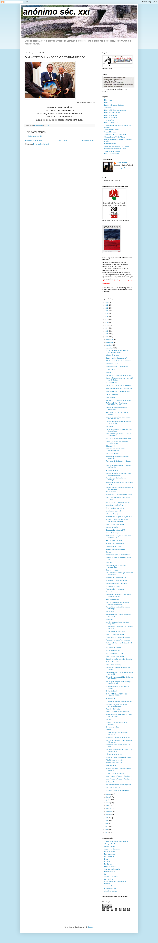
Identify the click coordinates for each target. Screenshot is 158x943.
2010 (107, 818)
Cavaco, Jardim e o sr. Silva (115, 549)
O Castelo (107, 861)
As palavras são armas (112, 849)
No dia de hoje (111, 492)
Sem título (109, 562)
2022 (107, 305)
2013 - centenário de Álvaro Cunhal (116, 841)
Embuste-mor (110, 698)
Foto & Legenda (109, 854)
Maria (106, 859)
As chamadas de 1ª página (115, 589)
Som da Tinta (108, 879)
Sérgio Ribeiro (122, 163)
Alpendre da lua (109, 846)
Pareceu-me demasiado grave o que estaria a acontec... (118, 595)
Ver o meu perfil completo (122, 168)
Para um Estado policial (114, 540)
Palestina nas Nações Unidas (116, 577)
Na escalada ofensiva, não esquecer (118, 785)
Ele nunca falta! (111, 383)
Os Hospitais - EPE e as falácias (117, 662)
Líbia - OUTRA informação (115, 524)
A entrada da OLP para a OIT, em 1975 (119, 517)
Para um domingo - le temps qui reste (118, 438)
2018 (107, 317)
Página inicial (62, 140)
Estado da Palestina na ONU (115, 530)
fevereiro (109, 811)
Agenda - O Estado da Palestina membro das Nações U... (117, 520)
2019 (107, 314)
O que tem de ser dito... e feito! (116, 631)
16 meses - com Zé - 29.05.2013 (115, 134)
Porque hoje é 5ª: (112, 364)
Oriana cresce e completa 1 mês (115, 149)
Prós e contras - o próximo (115, 508)
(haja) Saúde (110, 369)
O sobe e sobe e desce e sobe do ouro (119, 701)
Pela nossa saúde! (112, 599)
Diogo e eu (108, 100)
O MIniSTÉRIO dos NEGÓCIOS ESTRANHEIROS (116, 695)
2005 (107, 832)
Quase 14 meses (110, 132)
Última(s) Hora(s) (112, 514)
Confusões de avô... (111, 144)
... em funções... (109, 120)
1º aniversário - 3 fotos (111, 129)
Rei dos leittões (109, 872)
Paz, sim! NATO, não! (113, 709)
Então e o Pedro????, (111, 154)
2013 (107, 331)
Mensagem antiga (88, 140)
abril (108, 806)
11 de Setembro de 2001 (114, 650)
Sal (105, 874)
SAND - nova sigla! (112, 394)
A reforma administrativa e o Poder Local (119, 388)
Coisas (108, 552)
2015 (107, 325)
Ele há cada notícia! (112, 727)
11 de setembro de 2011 (114, 647)
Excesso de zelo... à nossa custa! (117, 367)
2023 (107, 302)
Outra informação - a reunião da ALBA (119, 659)
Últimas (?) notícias (112, 355)
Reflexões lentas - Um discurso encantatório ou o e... (116, 404)
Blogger (90, 927)
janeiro (108, 814)
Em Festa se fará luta (113, 788)
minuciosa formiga (110, 891)
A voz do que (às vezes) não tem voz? (118, 502)
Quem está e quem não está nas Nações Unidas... (117, 442)
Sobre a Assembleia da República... (118, 712)
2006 (107, 829)
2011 (107, 337)
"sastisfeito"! (108, 108)
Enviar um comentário (35, 136)
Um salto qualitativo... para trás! (116, 583)
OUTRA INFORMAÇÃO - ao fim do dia (118, 361)
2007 (107, 827)
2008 (107, 824)
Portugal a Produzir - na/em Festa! (117, 790)
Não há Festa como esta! (114, 754)
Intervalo (109, 372)
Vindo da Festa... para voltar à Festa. (118, 757)
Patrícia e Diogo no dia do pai (114, 105)
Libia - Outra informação (114, 665)
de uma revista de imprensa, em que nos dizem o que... (118, 418)
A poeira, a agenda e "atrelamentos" (118, 640)
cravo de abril (108, 886)
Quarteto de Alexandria (112, 869)
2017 (107, 319)
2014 (107, 328)
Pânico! (108, 730)
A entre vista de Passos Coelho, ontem (119, 495)
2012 (107, 334)
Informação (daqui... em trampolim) (117, 391)
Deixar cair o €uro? (112, 453)
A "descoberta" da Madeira (115, 543)
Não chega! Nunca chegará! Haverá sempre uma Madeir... (118, 351)
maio (108, 803)
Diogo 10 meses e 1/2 (111, 123)
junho (108, 800)
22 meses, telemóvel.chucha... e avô (116, 146)
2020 (107, 311)
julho (108, 797)
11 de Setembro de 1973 (114, 653)
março (108, 808)
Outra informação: (112, 527)
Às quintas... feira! (112, 592)
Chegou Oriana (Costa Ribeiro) (114, 137)
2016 (107, 322)
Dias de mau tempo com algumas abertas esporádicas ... (117, 603)
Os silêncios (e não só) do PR (116, 505)
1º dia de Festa (111, 766)
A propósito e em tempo (114, 546)
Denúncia (109, 426)
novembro (110, 342)
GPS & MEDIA (109, 856)
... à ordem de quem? (113, 586)
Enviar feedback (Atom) (41, 144)
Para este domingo (112, 533)
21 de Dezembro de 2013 (112, 151)
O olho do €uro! (111, 691)
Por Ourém (108, 864)
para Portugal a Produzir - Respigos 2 (118, 776)
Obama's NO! (110, 446)
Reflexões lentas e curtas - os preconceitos (116, 566)
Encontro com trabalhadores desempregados (115, 449)
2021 (107, 308)
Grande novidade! (112, 570)
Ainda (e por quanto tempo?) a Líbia (118, 737)
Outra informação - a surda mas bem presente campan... (118, 474)
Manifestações (111, 397)
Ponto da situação (112, 470)
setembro (109, 348)
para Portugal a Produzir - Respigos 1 (118, 779)
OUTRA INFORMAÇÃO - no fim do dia (118, 375)
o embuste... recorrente (114, 511)
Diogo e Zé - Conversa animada (115, 110)
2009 (107, 821)
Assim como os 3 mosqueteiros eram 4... (119, 637)
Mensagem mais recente (33, 140)
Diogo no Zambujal (110, 118)
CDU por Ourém (109, 851)
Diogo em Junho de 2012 (112, 112)
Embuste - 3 (110, 782)
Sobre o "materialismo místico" (116, 358)
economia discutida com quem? (117, 580)
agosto (108, 794)
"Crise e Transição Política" (115, 773)
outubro (109, 345)
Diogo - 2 (107, 103)
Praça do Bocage (110, 866)
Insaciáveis (110, 612)
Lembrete (109, 619)
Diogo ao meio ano (110, 115)
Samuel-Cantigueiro (111, 876)
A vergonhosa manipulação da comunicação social (116, 705)
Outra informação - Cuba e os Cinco (118, 555)
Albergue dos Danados (112, 844)
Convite (108, 719)
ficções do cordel (110, 888)
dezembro (110, 339)
